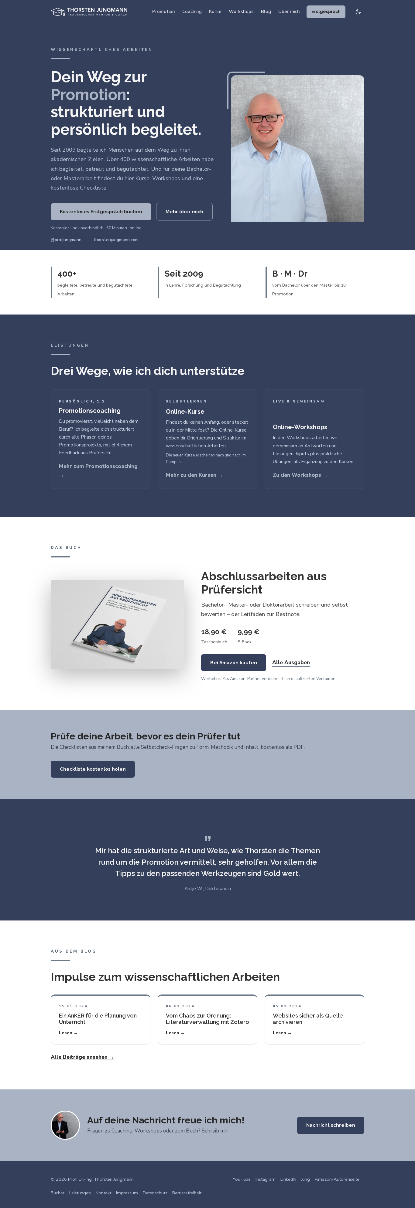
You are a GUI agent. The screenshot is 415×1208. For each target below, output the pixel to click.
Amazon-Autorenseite (337, 1179)
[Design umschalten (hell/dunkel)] (358, 12)
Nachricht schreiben (330, 1125)
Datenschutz (155, 1193)
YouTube (242, 1179)
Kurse (215, 11)
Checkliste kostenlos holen (93, 769)
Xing (305, 1179)
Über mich (289, 11)
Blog (266, 11)
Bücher (57, 1193)
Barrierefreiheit (186, 1193)
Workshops (241, 11)
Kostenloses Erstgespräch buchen (101, 211)
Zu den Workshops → (300, 475)
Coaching (192, 11)
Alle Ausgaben (291, 662)
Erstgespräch (326, 11)
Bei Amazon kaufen (233, 662)
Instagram (266, 1179)
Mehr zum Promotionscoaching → (98, 471)
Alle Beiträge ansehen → (82, 1057)
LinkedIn (288, 1179)
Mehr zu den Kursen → (194, 475)
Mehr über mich (184, 211)
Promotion (163, 11)
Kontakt (103, 1193)
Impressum (127, 1193)
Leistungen (80, 1193)
